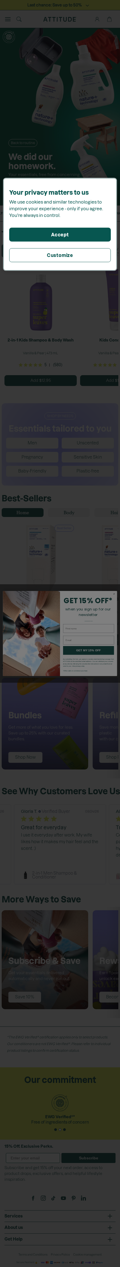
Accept (60, 234)
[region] (60, 224)
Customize (60, 255)
